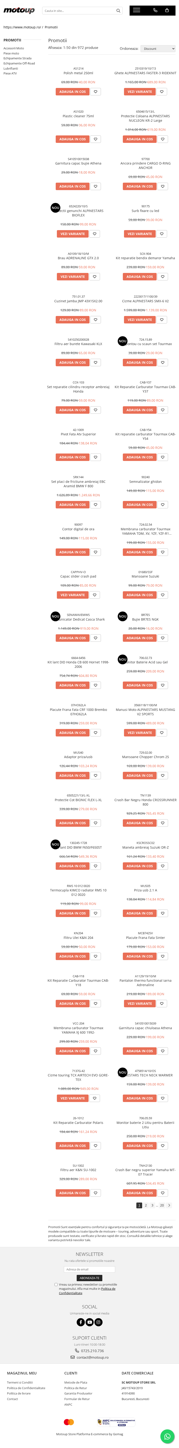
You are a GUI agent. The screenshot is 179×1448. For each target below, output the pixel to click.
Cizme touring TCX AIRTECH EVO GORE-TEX (78, 1077)
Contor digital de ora (78, 529)
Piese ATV (10, 73)
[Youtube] (90, 1322)
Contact (12, 1399)
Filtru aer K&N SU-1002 (78, 1170)
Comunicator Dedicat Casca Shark (78, 619)
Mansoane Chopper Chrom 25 (145, 757)
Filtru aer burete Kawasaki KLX (78, 344)
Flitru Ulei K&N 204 (78, 937)
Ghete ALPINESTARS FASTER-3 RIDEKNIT (145, 73)
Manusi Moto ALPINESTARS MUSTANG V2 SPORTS (145, 711)
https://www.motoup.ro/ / (23, 27)
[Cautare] (118, 10)
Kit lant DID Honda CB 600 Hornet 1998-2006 (78, 664)
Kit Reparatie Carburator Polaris (78, 1122)
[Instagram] (98, 1322)
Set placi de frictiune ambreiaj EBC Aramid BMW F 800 (78, 483)
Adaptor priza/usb (78, 757)
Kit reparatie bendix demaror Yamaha (145, 258)
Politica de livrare (19, 1393)
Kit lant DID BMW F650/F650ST (78, 847)
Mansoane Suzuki (145, 576)
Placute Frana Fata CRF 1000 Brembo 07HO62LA (78, 711)
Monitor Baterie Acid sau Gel (145, 662)
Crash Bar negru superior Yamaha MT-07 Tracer (145, 1172)
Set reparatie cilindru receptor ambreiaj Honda (78, 389)
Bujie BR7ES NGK (145, 619)
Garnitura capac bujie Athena (78, 163)
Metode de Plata (75, 1382)
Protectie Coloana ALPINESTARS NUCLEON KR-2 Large (145, 118)
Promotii (51, 27)
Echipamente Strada (17, 58)
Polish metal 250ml (78, 73)
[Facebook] (81, 1322)
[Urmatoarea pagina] (169, 1205)
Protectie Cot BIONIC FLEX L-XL (78, 800)
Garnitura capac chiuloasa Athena (145, 1028)
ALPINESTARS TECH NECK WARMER (145, 1075)
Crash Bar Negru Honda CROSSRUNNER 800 (145, 802)
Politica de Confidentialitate (26, 1388)
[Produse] (137, 11)
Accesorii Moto (13, 48)
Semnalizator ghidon (145, 481)
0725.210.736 (92, 1350)
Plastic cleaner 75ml (78, 116)
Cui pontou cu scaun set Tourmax (145, 344)
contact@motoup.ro (92, 1357)
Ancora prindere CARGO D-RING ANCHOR (145, 165)
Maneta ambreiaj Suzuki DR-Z (145, 847)
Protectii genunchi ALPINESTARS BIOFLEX (78, 212)
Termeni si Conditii (20, 1382)
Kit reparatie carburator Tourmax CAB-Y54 (145, 436)
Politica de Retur (75, 1388)
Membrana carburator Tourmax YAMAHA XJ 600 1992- (78, 1030)
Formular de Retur (77, 1399)
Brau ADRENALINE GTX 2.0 (78, 258)
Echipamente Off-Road (19, 63)
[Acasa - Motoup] (19, 10)
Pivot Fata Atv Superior (78, 434)
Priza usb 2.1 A (145, 890)
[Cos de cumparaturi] (167, 10)
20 (162, 1205)
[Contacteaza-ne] (155, 10)
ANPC (68, 1404)
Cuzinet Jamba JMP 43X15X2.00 (78, 301)
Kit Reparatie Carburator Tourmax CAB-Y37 (145, 389)
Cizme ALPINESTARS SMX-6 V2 (145, 301)
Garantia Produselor (78, 1393)
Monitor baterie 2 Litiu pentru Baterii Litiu (145, 1124)
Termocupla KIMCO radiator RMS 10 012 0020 (78, 892)
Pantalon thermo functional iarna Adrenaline (146, 982)
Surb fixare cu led (145, 210)
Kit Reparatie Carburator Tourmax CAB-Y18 (78, 982)
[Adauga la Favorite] (95, 91)
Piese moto (11, 53)
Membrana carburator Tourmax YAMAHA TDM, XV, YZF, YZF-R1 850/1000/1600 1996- (145, 531)
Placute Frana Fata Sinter (145, 937)
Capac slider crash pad (78, 576)
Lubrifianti (10, 68)
